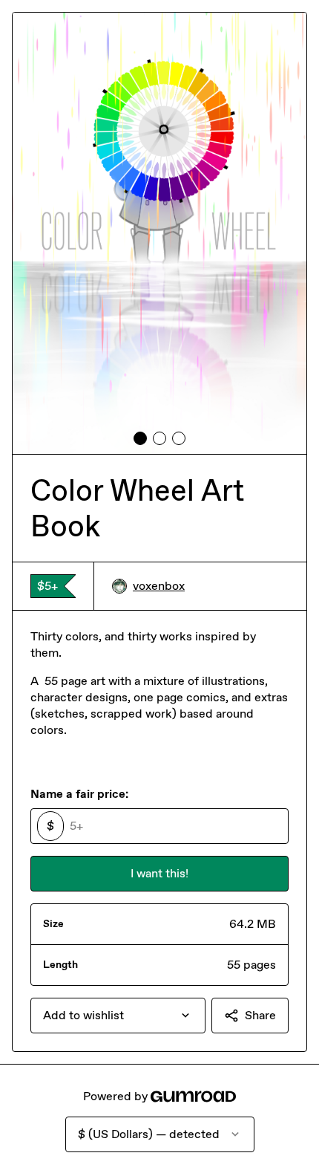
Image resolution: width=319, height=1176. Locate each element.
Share (260, 1015)
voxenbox (159, 586)
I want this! (159, 873)
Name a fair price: (79, 794)
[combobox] (117, 1015)
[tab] (140, 438)
